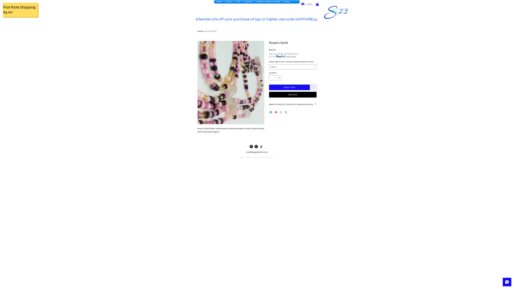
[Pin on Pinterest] (275, 112)
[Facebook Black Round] (251, 146)
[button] (317, 4)
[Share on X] (286, 112)
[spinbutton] (275, 77)
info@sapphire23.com (257, 152)
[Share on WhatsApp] (281, 112)
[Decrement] (271, 77)
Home (200, 31)
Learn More (291, 57)
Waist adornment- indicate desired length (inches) (291, 62)
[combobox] (293, 67)
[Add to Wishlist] (314, 87)
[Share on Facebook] (270, 112)
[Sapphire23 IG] (256, 146)
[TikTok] (261, 146)
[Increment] (279, 77)
